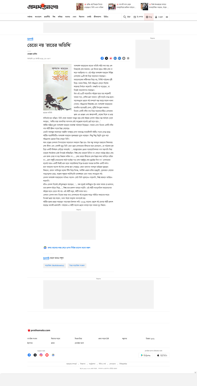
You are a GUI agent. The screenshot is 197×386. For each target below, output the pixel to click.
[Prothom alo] (42, 7)
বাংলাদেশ (38, 17)
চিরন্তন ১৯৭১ (150, 339)
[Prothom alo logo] (38, 331)
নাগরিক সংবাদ (32, 339)
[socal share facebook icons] (102, 59)
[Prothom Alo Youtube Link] (48, 355)
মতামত (67, 17)
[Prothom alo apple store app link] (162, 356)
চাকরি (89, 17)
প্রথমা (53, 343)
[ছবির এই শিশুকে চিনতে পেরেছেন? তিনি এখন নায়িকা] (79, 6)
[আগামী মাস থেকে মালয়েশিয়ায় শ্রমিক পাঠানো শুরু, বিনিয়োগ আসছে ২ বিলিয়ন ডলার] (112, 6)
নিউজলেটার (123, 364)
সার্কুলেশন (92, 364)
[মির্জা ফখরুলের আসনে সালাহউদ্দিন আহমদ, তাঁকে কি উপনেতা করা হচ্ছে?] (144, 6)
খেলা (74, 17)
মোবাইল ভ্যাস (79, 343)
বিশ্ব (54, 17)
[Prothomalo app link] (145, 356)
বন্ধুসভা (124, 339)
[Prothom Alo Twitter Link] (36, 355)
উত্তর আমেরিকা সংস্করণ (77, 265)
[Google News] (53, 355)
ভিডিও (106, 17)
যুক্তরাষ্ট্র (30, 39)
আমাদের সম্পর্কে (71, 364)
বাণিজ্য (60, 17)
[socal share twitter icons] (107, 59)
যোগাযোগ (112, 364)
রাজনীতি (47, 17)
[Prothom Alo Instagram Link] (42, 355)
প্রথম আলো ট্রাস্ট (103, 339)
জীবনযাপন (97, 17)
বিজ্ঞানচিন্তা (78, 339)
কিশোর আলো (55, 339)
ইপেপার (29, 343)
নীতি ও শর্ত (102, 364)
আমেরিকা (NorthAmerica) (54, 265)
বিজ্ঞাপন (82, 364)
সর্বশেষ (29, 17)
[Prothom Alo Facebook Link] (30, 355)
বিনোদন (81, 17)
